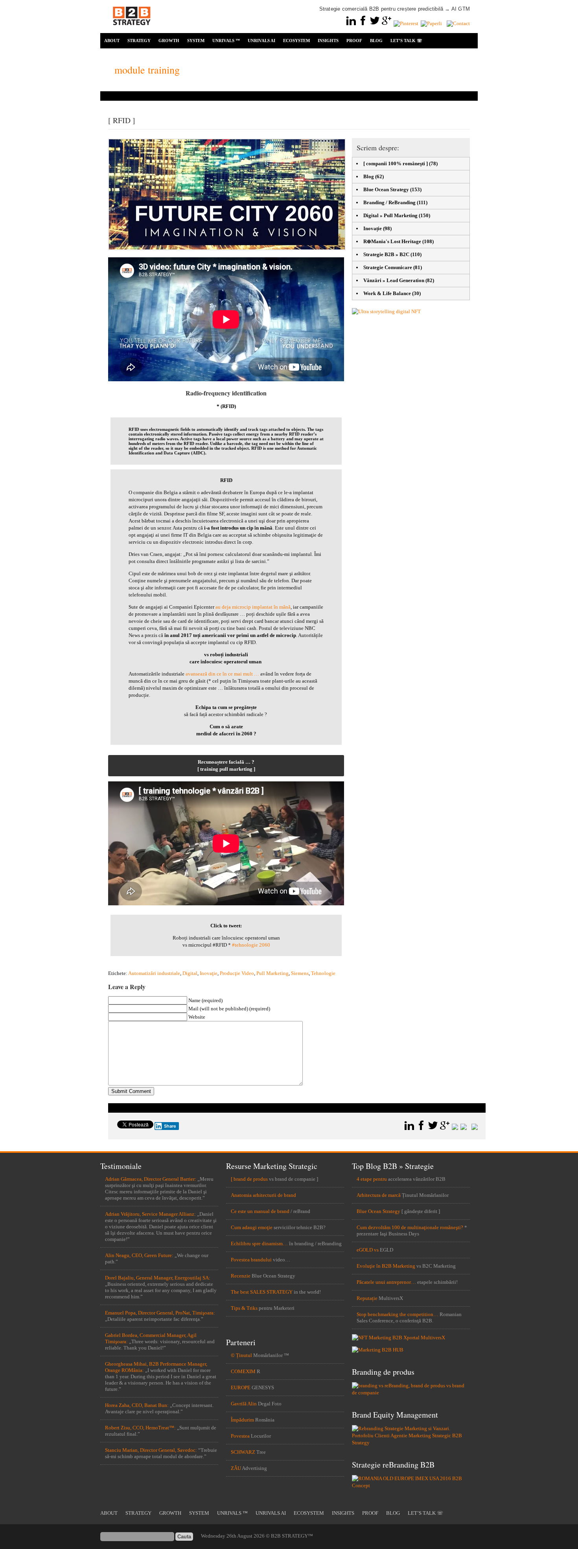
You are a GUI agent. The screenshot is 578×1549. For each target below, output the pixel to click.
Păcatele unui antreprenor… (386, 1282)
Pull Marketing (272, 973)
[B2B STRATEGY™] (131, 30)
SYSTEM (195, 40)
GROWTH (168, 40)
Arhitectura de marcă (379, 1195)
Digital (189, 973)
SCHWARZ (243, 1452)
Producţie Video (237, 973)
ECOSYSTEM (296, 40)
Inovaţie (208, 973)
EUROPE (240, 1387)
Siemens (300, 973)
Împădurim (242, 1420)
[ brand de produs (249, 1179)
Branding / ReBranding (389, 202)
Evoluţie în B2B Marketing (386, 1266)
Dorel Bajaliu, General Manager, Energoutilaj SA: (157, 1278)
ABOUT (112, 40)
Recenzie (240, 1276)
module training (147, 69)
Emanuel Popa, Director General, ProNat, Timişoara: (160, 1313)
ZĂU (236, 1468)
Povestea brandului (251, 1260)
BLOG (376, 40)
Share (170, 1126)
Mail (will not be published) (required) (229, 1009)
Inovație (372, 228)
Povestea (240, 1436)
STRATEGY (139, 40)
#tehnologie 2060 (251, 945)
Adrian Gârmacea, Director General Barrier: (150, 1179)
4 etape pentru (372, 1179)
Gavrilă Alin (244, 1404)
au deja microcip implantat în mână (253, 607)
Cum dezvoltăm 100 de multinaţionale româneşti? (410, 1227)
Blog (368, 176)
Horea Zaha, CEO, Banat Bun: (137, 1405)
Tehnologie (323, 973)
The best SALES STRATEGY (262, 1292)
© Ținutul (241, 1355)
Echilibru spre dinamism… (259, 1243)
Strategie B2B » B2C (386, 254)
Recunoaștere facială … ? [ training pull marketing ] (226, 765)
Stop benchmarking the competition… (397, 1314)
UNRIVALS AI (261, 40)
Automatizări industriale (154, 973)
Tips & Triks (244, 1308)
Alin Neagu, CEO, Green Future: (139, 1255)
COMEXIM (243, 1371)
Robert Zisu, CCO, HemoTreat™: (140, 1428)
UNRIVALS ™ (226, 40)
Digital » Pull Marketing (390, 215)
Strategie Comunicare (387, 267)
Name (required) (205, 1000)
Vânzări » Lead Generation (393, 280)
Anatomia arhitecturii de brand (263, 1195)
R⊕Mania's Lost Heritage (392, 241)
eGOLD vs (368, 1250)
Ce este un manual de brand (260, 1211)
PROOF (354, 40)
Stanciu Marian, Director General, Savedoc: (151, 1450)
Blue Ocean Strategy (386, 189)
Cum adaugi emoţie (251, 1227)
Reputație (367, 1298)
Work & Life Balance (387, 293)
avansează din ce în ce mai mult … (223, 674)
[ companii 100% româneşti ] (395, 163)
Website (196, 1017)
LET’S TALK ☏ (406, 40)
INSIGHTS (328, 40)
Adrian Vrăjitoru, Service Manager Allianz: (150, 1214)
